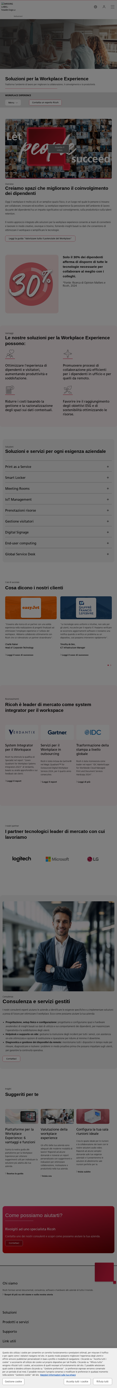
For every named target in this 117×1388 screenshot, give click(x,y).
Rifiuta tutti (102, 1381)
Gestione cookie (13, 1381)
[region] (58, 1368)
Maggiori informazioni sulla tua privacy (58, 1375)
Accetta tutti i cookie (77, 1381)
